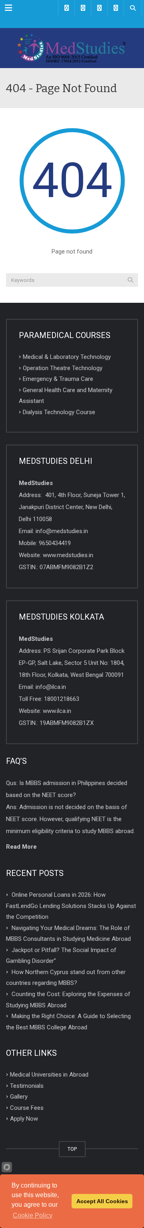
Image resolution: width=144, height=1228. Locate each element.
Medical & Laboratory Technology (67, 356)
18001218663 (61, 699)
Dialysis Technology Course (59, 411)
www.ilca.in (57, 711)
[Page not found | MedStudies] (72, 48)
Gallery (19, 1096)
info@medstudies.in (62, 531)
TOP (72, 1149)
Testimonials (27, 1085)
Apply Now (24, 1118)
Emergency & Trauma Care (58, 378)
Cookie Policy (32, 1215)
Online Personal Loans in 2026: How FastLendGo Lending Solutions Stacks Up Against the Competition (71, 905)
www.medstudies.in (68, 555)
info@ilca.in (51, 686)
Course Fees (27, 1107)
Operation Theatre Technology (62, 367)
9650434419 (55, 543)
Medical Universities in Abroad (49, 1074)
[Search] (130, 280)
